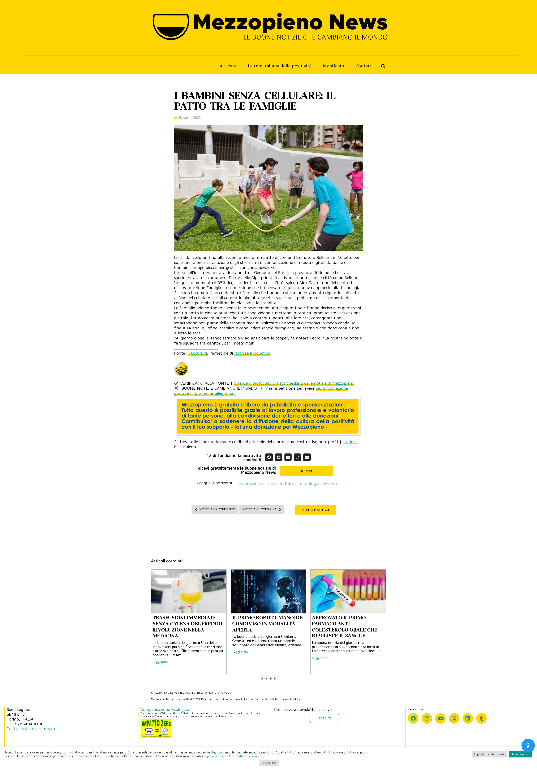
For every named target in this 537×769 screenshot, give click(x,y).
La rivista (226, 66)
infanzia (274, 483)
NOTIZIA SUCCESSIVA (259, 509)
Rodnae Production (252, 353)
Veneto (329, 483)
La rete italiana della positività (280, 66)
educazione (251, 483)
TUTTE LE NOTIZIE (315, 510)
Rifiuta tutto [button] (269, 762)
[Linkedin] (468, 718)
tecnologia (308, 483)
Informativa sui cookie (244, 756)
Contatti (364, 66)
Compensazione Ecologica (165, 709)
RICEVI (306, 471)
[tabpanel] (189, 621)
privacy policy (216, 756)
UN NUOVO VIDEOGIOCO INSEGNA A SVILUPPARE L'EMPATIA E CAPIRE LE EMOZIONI (262, 625)
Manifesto (333, 66)
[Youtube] (440, 718)
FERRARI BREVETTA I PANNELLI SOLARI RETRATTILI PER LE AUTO (343, 624)
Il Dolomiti (197, 353)
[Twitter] (454, 718)
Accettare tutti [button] (520, 754)
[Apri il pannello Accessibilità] (528, 745)
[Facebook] (413, 718)
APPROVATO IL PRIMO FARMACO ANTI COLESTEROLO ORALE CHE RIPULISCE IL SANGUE (185, 627)
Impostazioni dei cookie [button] (489, 754)
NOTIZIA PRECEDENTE (217, 509)
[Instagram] (427, 718)
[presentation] (262, 678)
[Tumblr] (481, 718)
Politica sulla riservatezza (31, 728)
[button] (269, 457)
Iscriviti (324, 718)
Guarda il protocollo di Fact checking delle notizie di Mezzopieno (294, 383)
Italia (290, 483)
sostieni (350, 441)
